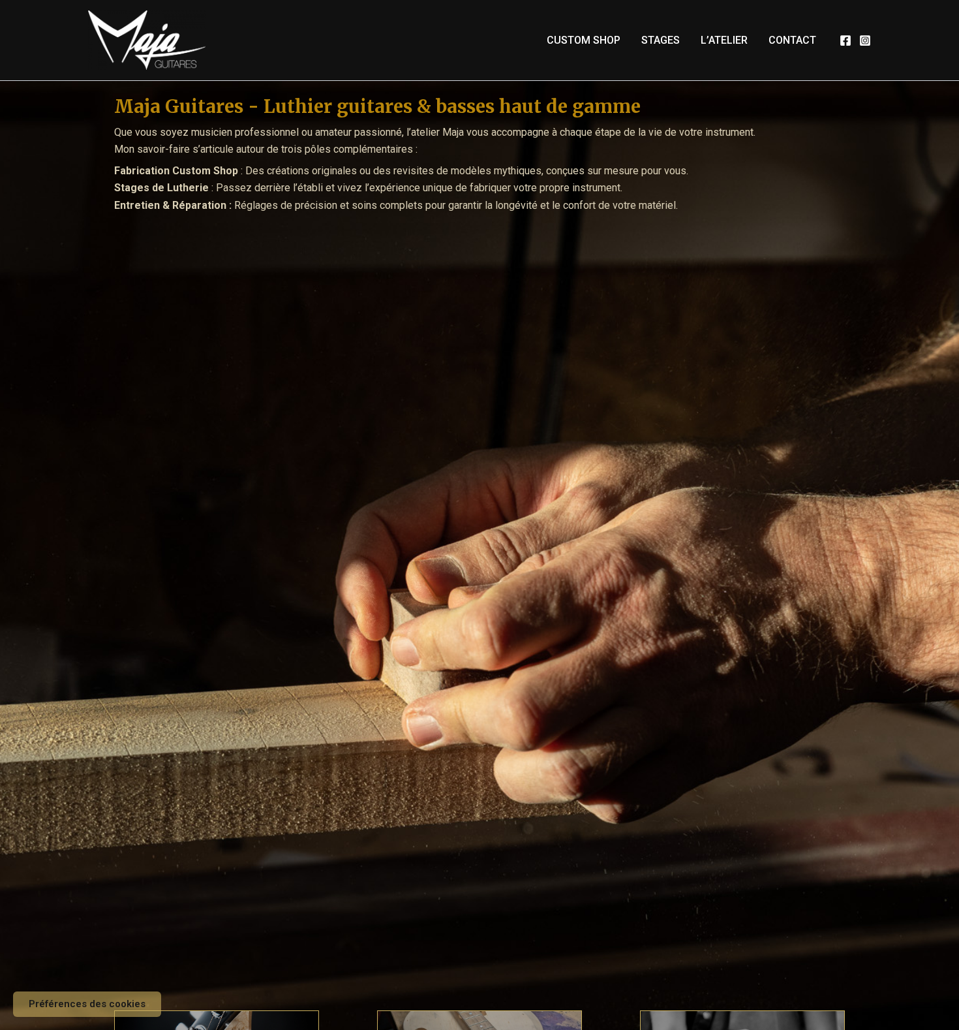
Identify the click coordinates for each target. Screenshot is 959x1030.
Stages (660, 40)
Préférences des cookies (87, 1004)
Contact (792, 40)
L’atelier (724, 40)
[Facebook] (845, 40)
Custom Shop (583, 40)
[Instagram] (865, 40)
